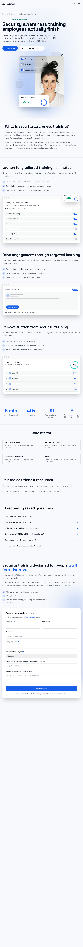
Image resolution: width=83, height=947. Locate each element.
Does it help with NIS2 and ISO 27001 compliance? (41, 534)
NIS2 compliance (31, 491)
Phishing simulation (63, 486)
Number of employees (15, 652)
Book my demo (41, 688)
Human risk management (12, 491)
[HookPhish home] (8, 3)
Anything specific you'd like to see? (19, 671)
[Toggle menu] (79, 3)
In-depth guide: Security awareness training (18, 486)
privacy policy (62, 694)
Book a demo (10, 48)
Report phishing (12, 307)
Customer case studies (45, 486)
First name (10, 622)
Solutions (12, 14)
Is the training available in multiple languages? (41, 528)
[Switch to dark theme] (74, 3)
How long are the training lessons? (41, 522)
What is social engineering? (50, 491)
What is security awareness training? (41, 516)
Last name (46, 622)
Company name (12, 642)
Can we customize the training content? (41, 540)
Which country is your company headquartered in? (25, 661)
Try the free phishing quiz (32, 48)
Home (4, 14)
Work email (10, 632)
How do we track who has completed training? (41, 546)
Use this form (30, 617)
